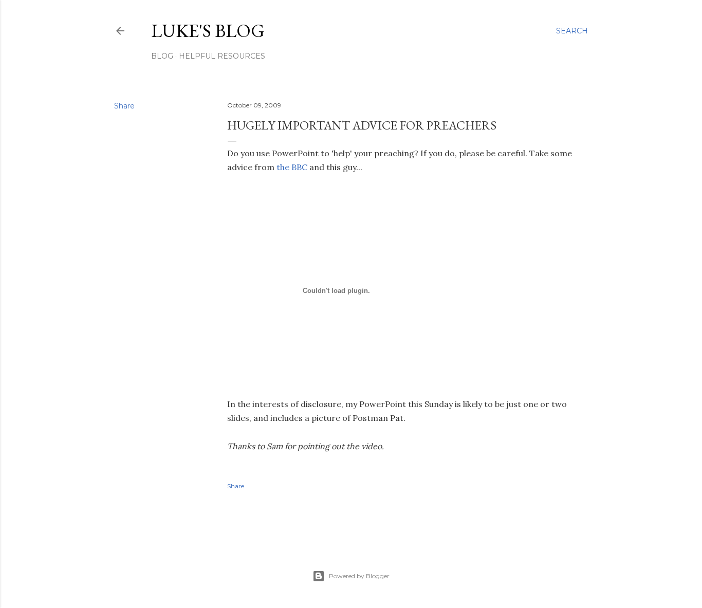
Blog (162, 56)
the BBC (291, 167)
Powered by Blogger (359, 576)
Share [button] (124, 105)
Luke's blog (208, 31)
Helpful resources (222, 56)
